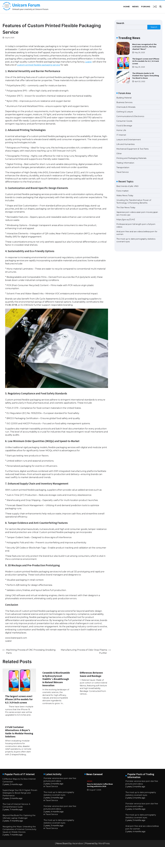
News (135, 6)
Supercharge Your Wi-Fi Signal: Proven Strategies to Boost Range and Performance (20, 793)
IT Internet (121, 135)
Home (126, 6)
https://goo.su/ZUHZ (125, 219)
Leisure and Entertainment (128, 139)
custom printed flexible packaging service (38, 65)
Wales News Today (124, 195)
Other (119, 153)
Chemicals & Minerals (125, 107)
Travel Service (122, 172)
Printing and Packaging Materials (131, 158)
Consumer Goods (124, 121)
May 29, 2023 (140, 52)
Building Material (123, 98)
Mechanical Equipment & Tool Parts (132, 149)
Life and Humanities (125, 144)
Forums (145, 6)
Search (120, 23)
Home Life (121, 130)
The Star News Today (125, 207)
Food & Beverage (124, 125)
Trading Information (125, 163)
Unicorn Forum (26, 5)
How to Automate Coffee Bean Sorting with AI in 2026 (100, 785)
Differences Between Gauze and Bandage (91, 674)
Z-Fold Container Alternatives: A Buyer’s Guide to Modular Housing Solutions (19, 731)
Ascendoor (77, 843)
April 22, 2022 (140, 81)
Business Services (124, 102)
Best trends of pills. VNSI (127, 186)
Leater (88, 62)
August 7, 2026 (95, 790)
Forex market (122, 191)
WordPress (104, 843)
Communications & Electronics (130, 116)
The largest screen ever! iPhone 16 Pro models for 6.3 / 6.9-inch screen (19, 699)
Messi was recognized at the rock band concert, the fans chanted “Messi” (144, 46)
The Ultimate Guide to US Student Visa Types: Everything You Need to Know (145, 75)
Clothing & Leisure (124, 112)
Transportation (122, 167)
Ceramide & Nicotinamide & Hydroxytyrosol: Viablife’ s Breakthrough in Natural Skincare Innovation (56, 679)
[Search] (160, 7)
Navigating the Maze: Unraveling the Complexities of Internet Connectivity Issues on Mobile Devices (19, 829)
